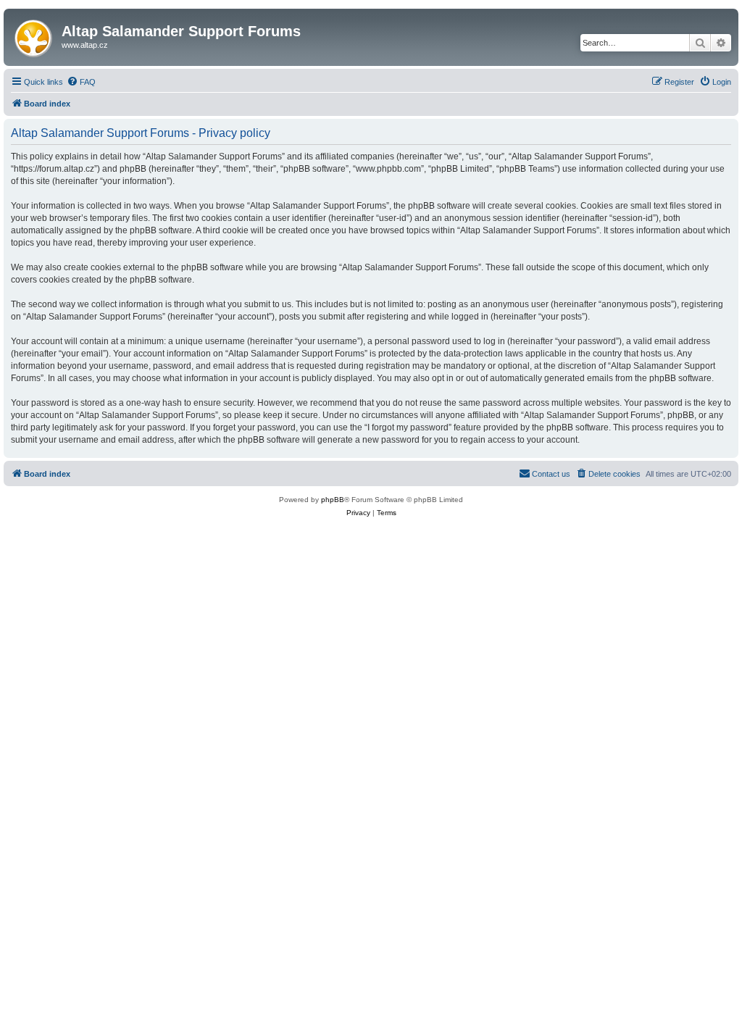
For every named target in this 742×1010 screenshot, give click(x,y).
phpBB (332, 500)
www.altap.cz (85, 45)
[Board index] (34, 35)
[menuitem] (81, 82)
